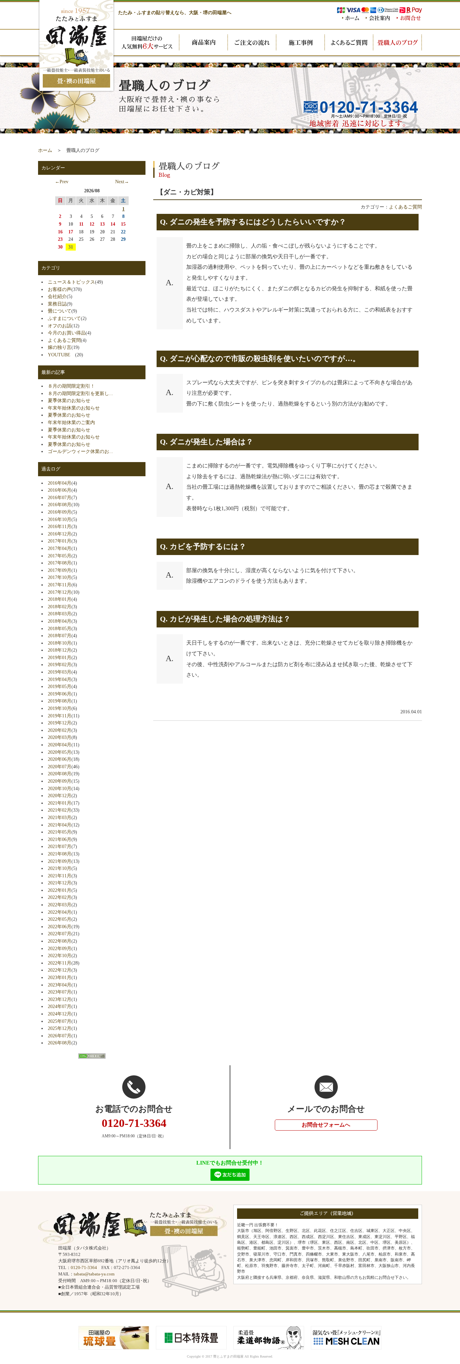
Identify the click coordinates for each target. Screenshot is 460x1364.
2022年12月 (59, 970)
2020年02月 (59, 730)
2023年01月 (59, 977)
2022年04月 (59, 912)
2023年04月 (59, 984)
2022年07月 (59, 933)
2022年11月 (59, 963)
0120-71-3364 (84, 1267)
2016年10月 (59, 519)
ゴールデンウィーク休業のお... (80, 451)
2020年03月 (59, 737)
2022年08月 (59, 941)
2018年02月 (59, 606)
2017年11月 (59, 584)
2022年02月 (59, 897)
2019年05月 (59, 686)
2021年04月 (59, 824)
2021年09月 (59, 861)
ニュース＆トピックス (71, 282)
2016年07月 (59, 497)
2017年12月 (59, 592)
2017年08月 (59, 562)
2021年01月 (59, 803)
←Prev (61, 181)
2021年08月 (59, 853)
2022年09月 (59, 948)
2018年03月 (59, 613)
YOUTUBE (61, 354)
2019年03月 (59, 672)
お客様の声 (59, 289)
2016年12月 (59, 534)
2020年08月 (59, 773)
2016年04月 (59, 483)
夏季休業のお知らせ (69, 400)
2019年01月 (59, 657)
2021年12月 (59, 882)
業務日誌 (57, 303)
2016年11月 (59, 526)
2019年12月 (59, 722)
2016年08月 (59, 504)
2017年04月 (59, 548)
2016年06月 (59, 490)
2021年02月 (59, 810)
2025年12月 (59, 1028)
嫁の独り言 (59, 347)
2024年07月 (59, 1006)
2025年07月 (59, 1021)
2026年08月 (59, 1042)
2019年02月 (59, 664)
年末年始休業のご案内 (71, 422)
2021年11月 (59, 875)
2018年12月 (59, 650)
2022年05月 (59, 919)
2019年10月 (59, 708)
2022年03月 (59, 904)
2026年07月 (59, 1035)
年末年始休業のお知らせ (74, 408)
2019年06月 (59, 693)
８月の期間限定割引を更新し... (80, 393)
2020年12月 (59, 795)
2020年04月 (59, 744)
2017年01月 (59, 541)
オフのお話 (59, 325)
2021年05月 (59, 832)
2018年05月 (59, 628)
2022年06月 (59, 926)
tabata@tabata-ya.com (94, 1273)
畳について (59, 311)
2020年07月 (59, 766)
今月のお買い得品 (67, 332)
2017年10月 (59, 577)
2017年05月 (59, 555)
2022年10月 (59, 955)
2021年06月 (59, 839)
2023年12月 (59, 999)
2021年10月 (59, 868)
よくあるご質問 (405, 206)
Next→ (122, 181)
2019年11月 (59, 715)
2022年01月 (59, 890)
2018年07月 (59, 635)
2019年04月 (59, 679)
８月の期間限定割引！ (71, 386)
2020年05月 (59, 752)
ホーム (45, 150)
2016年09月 (59, 512)
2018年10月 (59, 643)
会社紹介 (57, 296)
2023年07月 (59, 992)
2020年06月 (59, 759)
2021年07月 (59, 846)
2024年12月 (59, 1013)
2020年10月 (59, 788)
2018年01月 (59, 599)
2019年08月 (59, 701)
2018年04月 (59, 621)
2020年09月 (59, 781)
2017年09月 (59, 570)
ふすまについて (64, 318)
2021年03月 (59, 817)
